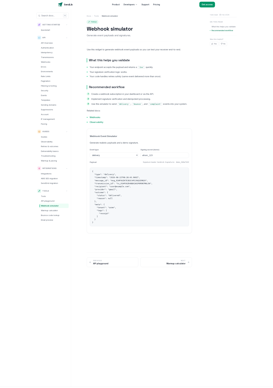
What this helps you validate (109, 60)
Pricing (156, 4)
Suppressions (47, 110)
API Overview (47, 43)
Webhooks (45, 62)
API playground (47, 201)
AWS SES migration (49, 178)
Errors (43, 67)
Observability (46, 142)
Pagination (45, 81)
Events (44, 95)
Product (116, 4)
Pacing (44, 124)
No (224, 44)
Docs (89, 16)
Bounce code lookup (50, 215)
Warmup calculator (49, 210)
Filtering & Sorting (49, 86)
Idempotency (46, 52)
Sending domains (48, 105)
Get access (207, 4)
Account (44, 114)
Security (44, 91)
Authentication (47, 48)
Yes (215, 44)
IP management (48, 119)
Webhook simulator (50, 206)
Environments (47, 71)
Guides (44, 137)
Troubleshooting (48, 156)
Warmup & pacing (49, 161)
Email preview (47, 220)
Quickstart (45, 30)
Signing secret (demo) (149, 150)
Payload (93, 162)
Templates (45, 100)
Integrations (46, 174)
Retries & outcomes (49, 146)
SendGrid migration (49, 183)
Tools (43, 196)
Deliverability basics (50, 151)
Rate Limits (45, 76)
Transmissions (47, 57)
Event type (94, 150)
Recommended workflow (106, 87)
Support (145, 4)
